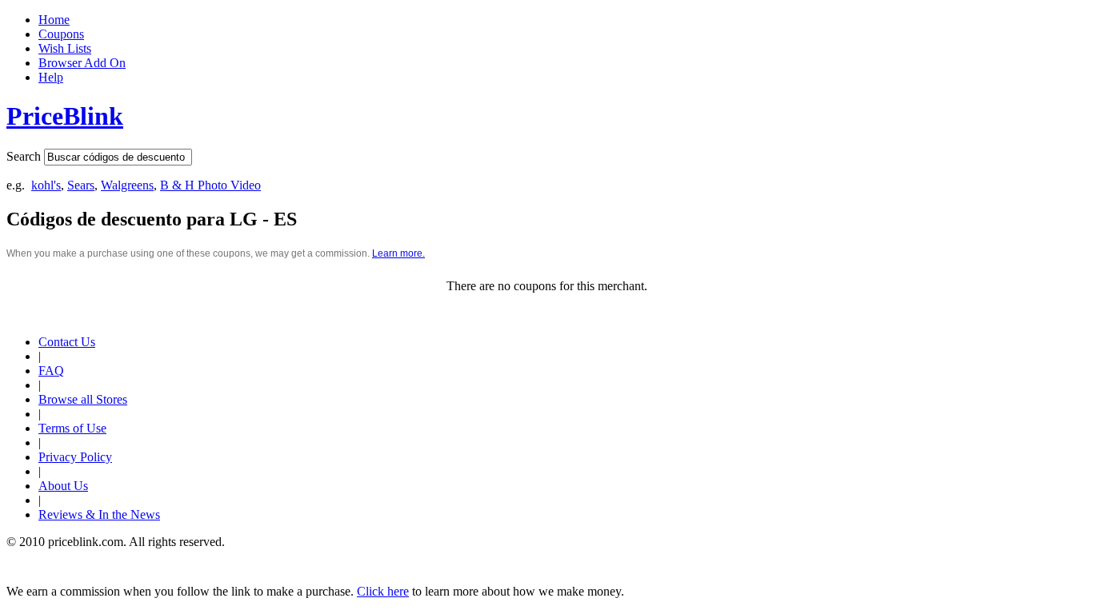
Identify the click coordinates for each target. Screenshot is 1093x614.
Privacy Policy (75, 457)
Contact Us (66, 342)
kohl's (46, 185)
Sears (80, 185)
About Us (63, 485)
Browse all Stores (82, 399)
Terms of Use (72, 428)
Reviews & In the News (99, 514)
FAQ (51, 370)
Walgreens (127, 185)
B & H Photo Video (210, 185)
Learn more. (398, 253)
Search (23, 156)
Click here (383, 591)
